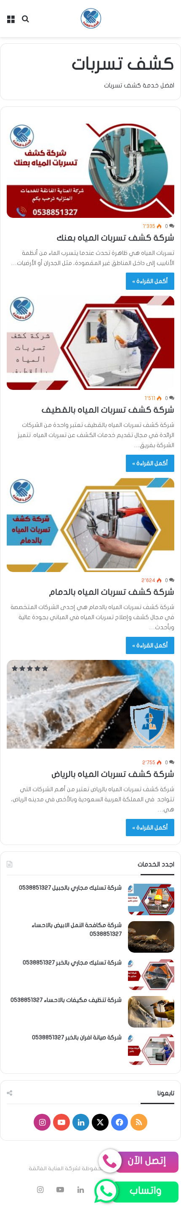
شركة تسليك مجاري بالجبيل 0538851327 (70, 888)
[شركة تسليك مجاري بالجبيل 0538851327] (151, 899)
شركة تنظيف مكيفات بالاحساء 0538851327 (66, 1000)
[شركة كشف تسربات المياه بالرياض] (90, 707)
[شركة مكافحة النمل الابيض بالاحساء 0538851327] (151, 937)
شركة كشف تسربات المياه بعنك (115, 237)
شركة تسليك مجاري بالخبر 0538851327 (72, 962)
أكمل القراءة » (150, 281)
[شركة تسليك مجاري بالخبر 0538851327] (151, 974)
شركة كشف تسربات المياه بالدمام (111, 592)
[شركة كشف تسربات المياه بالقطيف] (90, 343)
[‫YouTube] (61, 1122)
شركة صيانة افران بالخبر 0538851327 (77, 1037)
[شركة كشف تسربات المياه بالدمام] (90, 525)
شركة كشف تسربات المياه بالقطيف (108, 409)
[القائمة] (10, 21)
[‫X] (100, 1122)
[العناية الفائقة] (90, 18)
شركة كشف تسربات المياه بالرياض (113, 774)
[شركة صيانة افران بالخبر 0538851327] (151, 1049)
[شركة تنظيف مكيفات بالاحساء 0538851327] (151, 1012)
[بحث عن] (25, 21)
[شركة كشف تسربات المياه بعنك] (90, 171)
